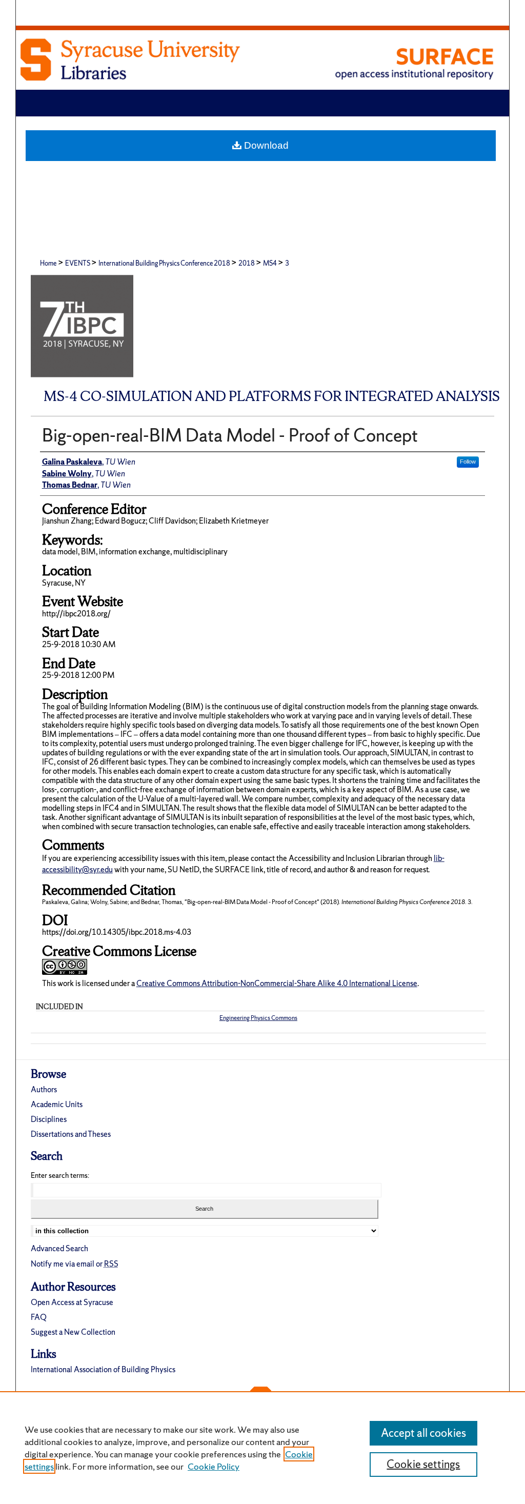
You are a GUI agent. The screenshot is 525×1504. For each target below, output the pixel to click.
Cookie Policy (213, 1466)
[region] (262, 1447)
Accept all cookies (423, 1433)
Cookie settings (423, 1464)
